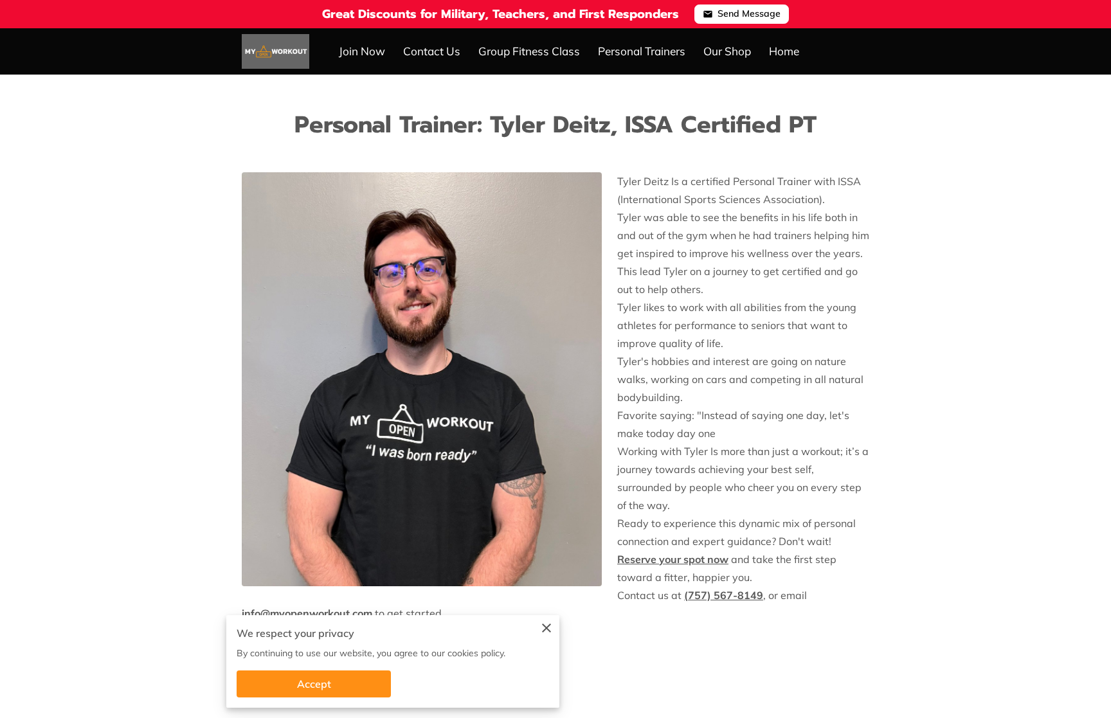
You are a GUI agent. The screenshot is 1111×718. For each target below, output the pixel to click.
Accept (314, 684)
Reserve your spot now (672, 559)
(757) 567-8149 (723, 595)
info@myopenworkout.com (307, 613)
